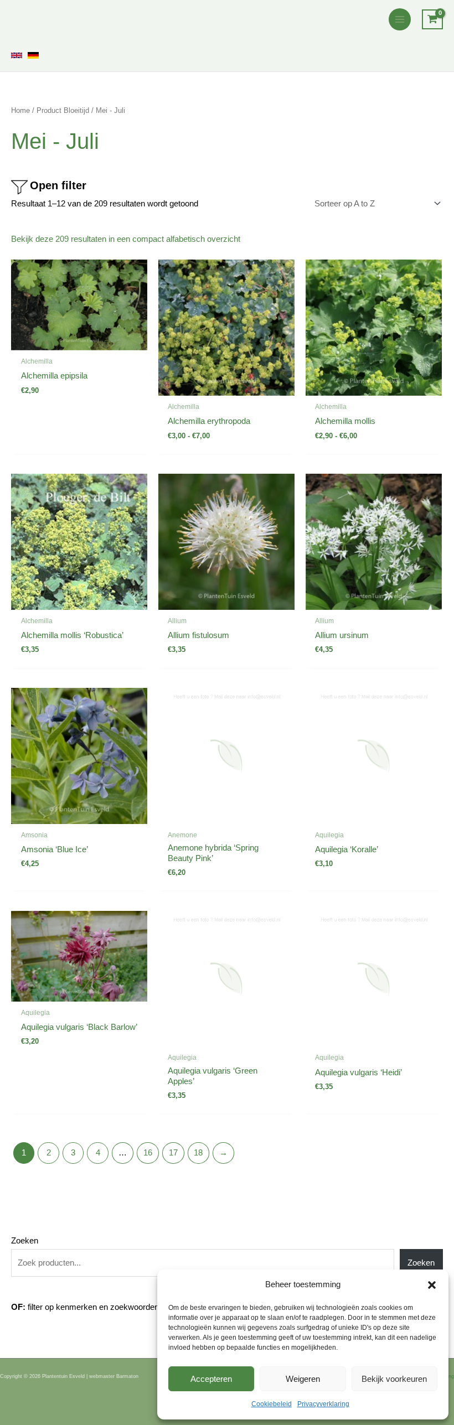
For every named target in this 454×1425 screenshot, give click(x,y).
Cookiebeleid (271, 1404)
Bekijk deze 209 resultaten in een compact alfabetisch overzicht (125, 239)
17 (173, 1152)
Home (20, 110)
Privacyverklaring (323, 1404)
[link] (16, 55)
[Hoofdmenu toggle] (400, 19)
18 (198, 1152)
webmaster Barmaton (113, 1376)
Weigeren (303, 1378)
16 (147, 1152)
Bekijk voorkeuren (394, 1378)
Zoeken (24, 1240)
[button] (431, 1285)
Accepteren (211, 1378)
